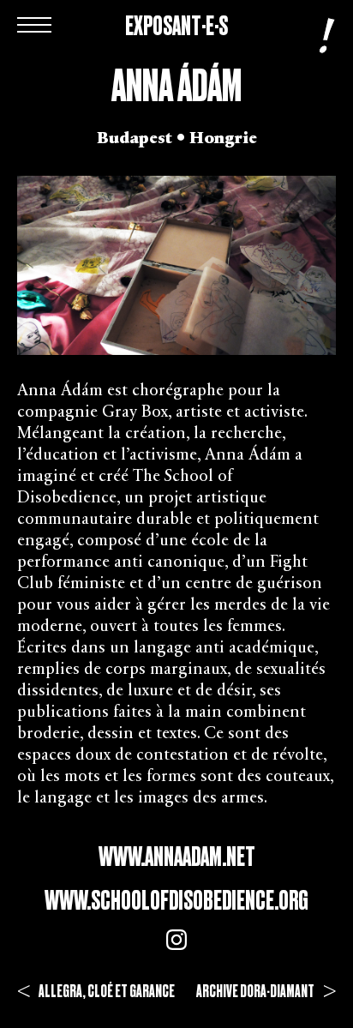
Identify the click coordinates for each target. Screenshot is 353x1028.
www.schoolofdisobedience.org (176, 900)
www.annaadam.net (177, 856)
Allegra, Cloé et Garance (96, 991)
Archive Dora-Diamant (266, 991)
